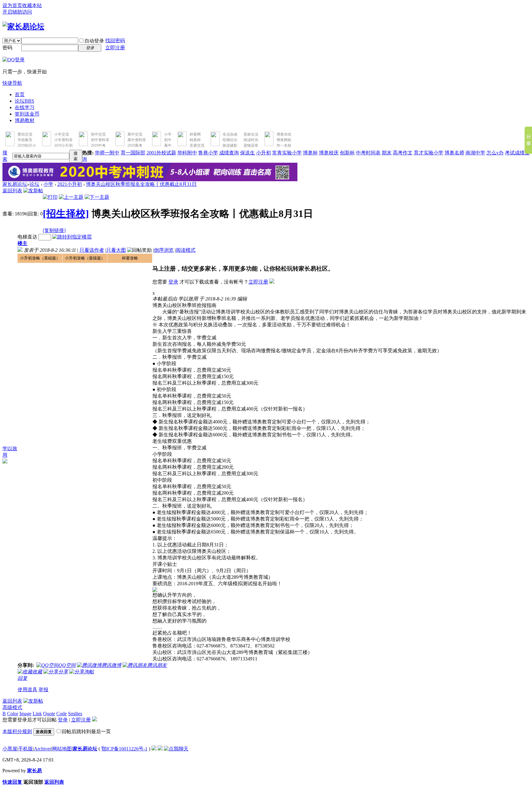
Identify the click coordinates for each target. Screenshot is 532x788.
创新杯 (347, 152)
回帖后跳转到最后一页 (86, 731)
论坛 (24, 101)
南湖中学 (475, 152)
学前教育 (25, 140)
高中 (167, 145)
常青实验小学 (287, 152)
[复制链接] (54, 230)
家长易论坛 (14, 184)
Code (61, 713)
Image (25, 713)
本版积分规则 (17, 731)
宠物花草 (251, 145)
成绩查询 (229, 152)
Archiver (42, 748)
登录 (173, 281)
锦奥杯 (195, 140)
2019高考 (134, 145)
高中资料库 (136, 140)
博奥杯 (310, 152)
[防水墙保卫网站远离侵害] (153, 748)
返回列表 (12, 190)
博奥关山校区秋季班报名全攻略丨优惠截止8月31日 (141, 184)
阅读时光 (251, 140)
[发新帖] (33, 190)
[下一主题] (97, 197)
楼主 (22, 243)
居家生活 (251, 134)
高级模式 (12, 707)
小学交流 (61, 134)
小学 (167, 134)
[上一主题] (71, 197)
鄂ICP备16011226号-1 (124, 748)
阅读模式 (185, 250)
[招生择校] (66, 213)
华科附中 (187, 152)
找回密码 (115, 40)
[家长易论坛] (23, 26)
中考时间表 (368, 152)
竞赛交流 (197, 145)
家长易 (34, 770)
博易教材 (24, 120)
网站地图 (62, 748)
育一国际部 (133, 152)
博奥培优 (283, 134)
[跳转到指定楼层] (72, 236)
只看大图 (116, 250)
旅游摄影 (230, 145)
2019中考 (98, 145)
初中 (167, 140)
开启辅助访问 (17, 11)
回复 (22, 678)
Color (12, 713)
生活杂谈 (230, 134)
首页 (20, 94)
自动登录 (94, 40)
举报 (43, 689)
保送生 (247, 152)
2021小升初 (69, 184)
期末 (387, 152)
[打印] (50, 197)
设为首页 (12, 5)
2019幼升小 (27, 145)
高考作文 (403, 152)
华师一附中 (107, 152)
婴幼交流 (25, 134)
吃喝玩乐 (230, 140)
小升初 (263, 152)
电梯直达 (27, 236)
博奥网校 (283, 140)
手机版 (25, 748)
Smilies (75, 713)
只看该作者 (91, 250)
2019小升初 (63, 145)
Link (37, 713)
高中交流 (134, 134)
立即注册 (115, 47)
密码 (7, 47)
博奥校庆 (329, 152)
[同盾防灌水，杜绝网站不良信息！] (160, 748)
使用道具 (27, 689)
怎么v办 (495, 152)
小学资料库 (63, 140)
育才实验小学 (428, 152)
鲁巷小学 (208, 152)
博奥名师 (454, 152)
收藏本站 (32, 5)
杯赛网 (195, 134)
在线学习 (24, 107)
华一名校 (283, 145)
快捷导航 (12, 83)
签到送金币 (27, 113)
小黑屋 (9, 748)
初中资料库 (100, 140)
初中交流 (98, 134)
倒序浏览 (164, 250)
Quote (49, 713)
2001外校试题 (161, 152)
